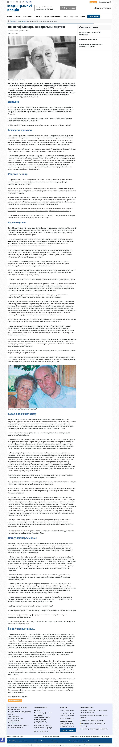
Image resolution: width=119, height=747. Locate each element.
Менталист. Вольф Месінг (88, 39)
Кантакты (37, 711)
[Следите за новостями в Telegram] (20, 2)
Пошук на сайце (69, 8)
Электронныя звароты (42, 717)
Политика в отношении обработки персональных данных (89, 737)
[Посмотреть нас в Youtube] (17, 2)
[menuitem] (10, 16)
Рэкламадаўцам (40, 719)
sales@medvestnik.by (67, 726)
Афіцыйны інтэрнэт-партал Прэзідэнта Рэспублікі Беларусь (93, 711)
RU (27, 2)
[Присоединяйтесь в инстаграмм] (8, 2)
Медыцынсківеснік (19, 8)
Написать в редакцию (68, 730)
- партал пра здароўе (92, 721)
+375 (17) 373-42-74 (67, 713)
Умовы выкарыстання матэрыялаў (79, 741)
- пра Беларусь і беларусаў (95, 729)
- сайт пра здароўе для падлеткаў (92, 725)
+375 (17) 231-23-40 (67, 716)
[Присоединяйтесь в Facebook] (14, 2)
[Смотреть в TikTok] (23, 2)
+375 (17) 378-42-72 (67, 711)
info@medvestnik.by (67, 718)
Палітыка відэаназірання (51, 737)
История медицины (15, 700)
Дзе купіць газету (40, 722)
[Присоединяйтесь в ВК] (11, 2)
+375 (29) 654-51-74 (67, 724)
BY (30, 2)
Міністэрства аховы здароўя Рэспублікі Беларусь (93, 717)
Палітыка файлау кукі (15, 737)
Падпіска (93, 2)
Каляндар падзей (105, 2)
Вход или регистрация (103, 8)
